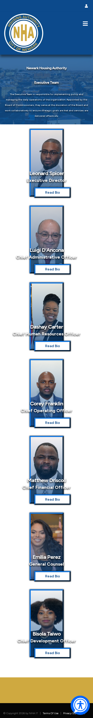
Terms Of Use (50, 713)
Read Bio (52, 192)
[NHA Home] (23, 33)
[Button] (85, 23)
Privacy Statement (74, 713)
